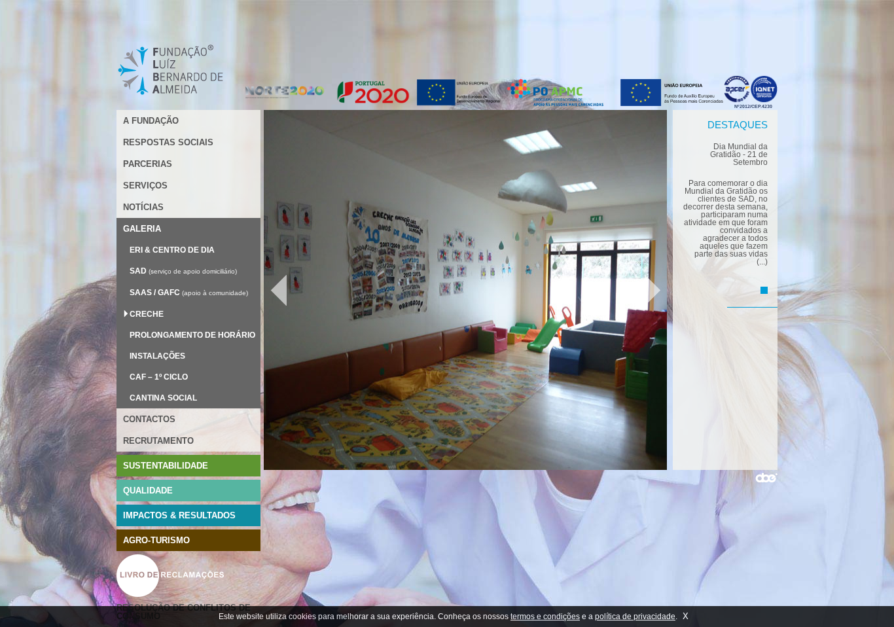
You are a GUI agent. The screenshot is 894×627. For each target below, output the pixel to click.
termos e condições (545, 616)
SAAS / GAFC (155, 292)
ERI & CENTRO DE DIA (172, 250)
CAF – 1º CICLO (159, 377)
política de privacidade (635, 616)
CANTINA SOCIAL (163, 398)
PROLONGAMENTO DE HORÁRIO (192, 335)
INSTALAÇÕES (157, 356)
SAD (138, 271)
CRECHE (147, 314)
